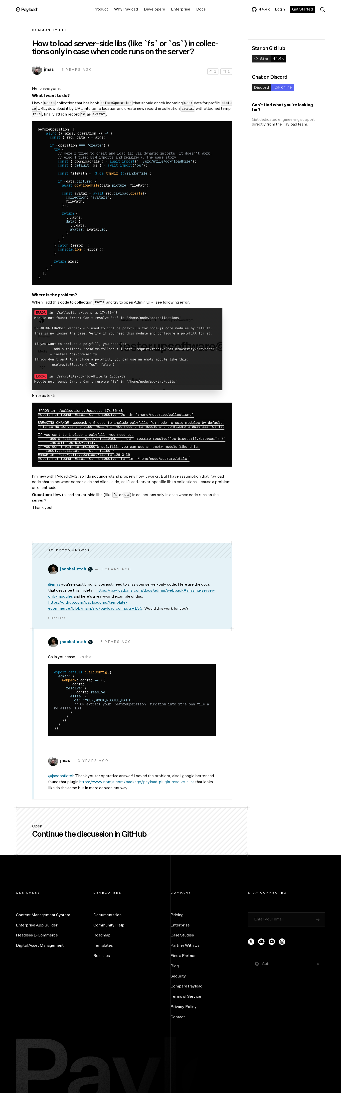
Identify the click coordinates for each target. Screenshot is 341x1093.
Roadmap (102, 935)
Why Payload (126, 10)
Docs (201, 10)
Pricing (176, 915)
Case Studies (182, 935)
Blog (174, 966)
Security (178, 976)
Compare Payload (186, 986)
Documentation (107, 915)
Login (280, 9)
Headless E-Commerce (37, 935)
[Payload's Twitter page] (251, 941)
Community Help (51, 30)
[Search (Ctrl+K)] (322, 9)
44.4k (264, 9)
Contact (177, 1017)
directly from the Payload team (279, 125)
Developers (154, 10)
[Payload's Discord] (261, 941)
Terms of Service (185, 997)
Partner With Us (184, 946)
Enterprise (180, 10)
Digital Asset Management (40, 946)
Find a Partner (183, 956)
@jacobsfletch (61, 776)
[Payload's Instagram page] (282, 941)
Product (100, 10)
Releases (101, 956)
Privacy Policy (183, 1007)
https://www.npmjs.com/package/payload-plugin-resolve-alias (136, 782)
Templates (103, 946)
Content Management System (43, 915)
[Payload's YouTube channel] (272, 941)
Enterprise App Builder (36, 925)
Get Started (302, 9)
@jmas (54, 585)
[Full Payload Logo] (27, 9)
